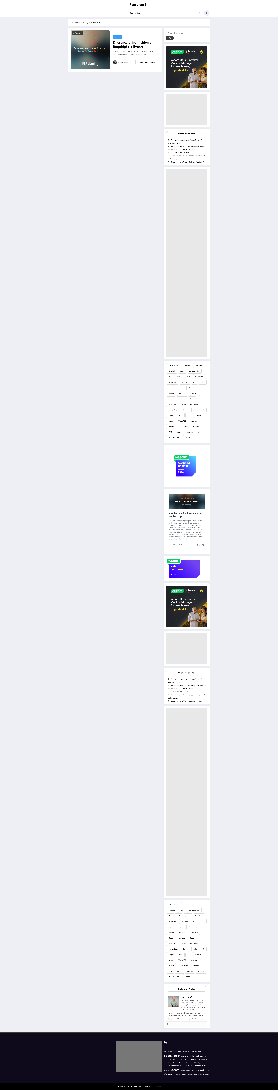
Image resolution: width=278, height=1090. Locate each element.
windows (201, 432)
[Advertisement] (186, 109)
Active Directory (174, 365)
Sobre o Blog (135, 13)
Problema (181, 399)
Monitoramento (194, 388)
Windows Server (174, 437)
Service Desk (173, 410)
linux (170, 388)
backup (187, 365)
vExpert (171, 426)
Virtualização (183, 426)
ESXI (178, 376)
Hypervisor (172, 382)
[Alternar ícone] (70, 13)
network (171, 393)
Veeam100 (182, 421)
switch (196, 410)
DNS (170, 376)
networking (183, 393)
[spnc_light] (206, 13)
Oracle (171, 399)
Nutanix (195, 393)
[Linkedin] (168, 1024)
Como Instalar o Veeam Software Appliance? (187, 162)
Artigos (117, 37)
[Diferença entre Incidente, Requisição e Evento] (90, 49)
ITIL (194, 382)
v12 (189, 415)
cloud (182, 371)
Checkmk (172, 371)
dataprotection (194, 371)
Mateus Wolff (123, 62)
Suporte (185, 410)
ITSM (202, 382)
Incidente (184, 382)
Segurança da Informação (190, 404)
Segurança (172, 404)
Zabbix (187, 437)
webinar (190, 432)
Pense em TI (138, 4)
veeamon (194, 421)
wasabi (179, 432)
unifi (180, 415)
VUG (170, 432)
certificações (199, 365)
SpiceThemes (157, 1086)
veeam (171, 421)
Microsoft (180, 388)
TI (203, 410)
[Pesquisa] (199, 13)
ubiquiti (171, 415)
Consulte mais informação (146, 62)
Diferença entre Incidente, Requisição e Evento (133, 44)
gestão (187, 376)
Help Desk (199, 376)
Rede (192, 399)
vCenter (198, 415)
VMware (196, 426)
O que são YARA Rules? (180, 152)
